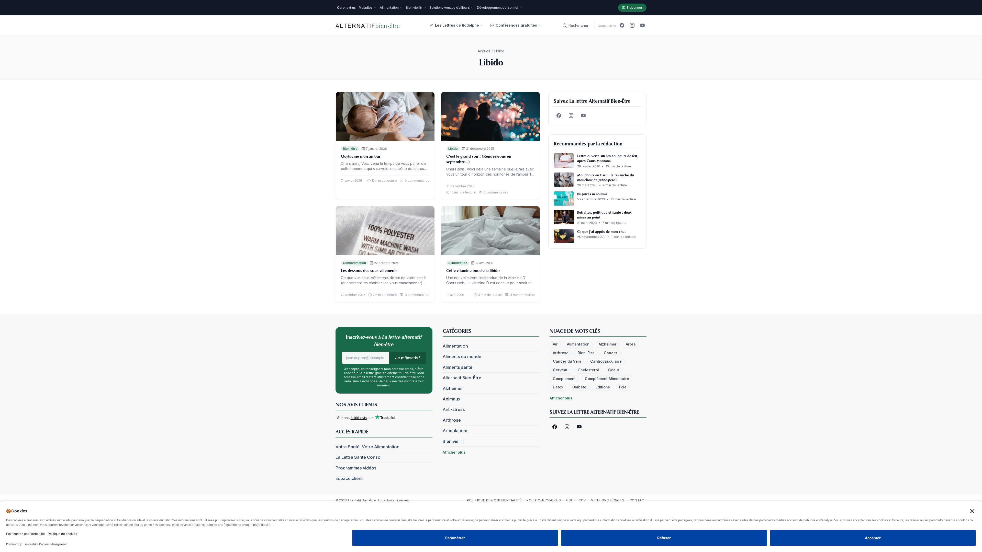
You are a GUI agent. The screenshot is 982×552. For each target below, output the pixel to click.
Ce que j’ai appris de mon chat (601, 231)
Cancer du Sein (567, 361)
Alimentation (457, 263)
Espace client (349, 478)
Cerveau (560, 370)
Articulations (455, 430)
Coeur (613, 370)
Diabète (579, 387)
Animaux (451, 398)
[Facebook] (622, 25)
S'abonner (634, 7)
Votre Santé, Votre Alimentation (367, 446)
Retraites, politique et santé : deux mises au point (604, 215)
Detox (558, 387)
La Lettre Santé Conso (358, 457)
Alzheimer (453, 388)
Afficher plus (454, 452)
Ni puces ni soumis (592, 193)
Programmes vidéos (356, 467)
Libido (453, 149)
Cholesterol (588, 370)
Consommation (354, 263)
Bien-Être (586, 353)
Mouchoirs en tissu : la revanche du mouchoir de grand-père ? (605, 177)
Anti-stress (454, 409)
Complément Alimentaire (607, 378)
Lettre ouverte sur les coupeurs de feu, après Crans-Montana (607, 158)
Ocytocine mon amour (361, 156)
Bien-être (350, 149)
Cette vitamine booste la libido (473, 270)
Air (555, 344)
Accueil (484, 51)
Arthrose (452, 420)
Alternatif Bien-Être (462, 377)
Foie (623, 387)
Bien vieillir (453, 441)
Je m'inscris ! (407, 357)
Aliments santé (457, 367)
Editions (603, 387)
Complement (564, 378)
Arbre (631, 344)
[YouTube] (642, 25)
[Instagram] (632, 25)
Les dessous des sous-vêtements (369, 270)
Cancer (610, 353)
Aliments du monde (462, 356)
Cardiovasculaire (606, 361)
